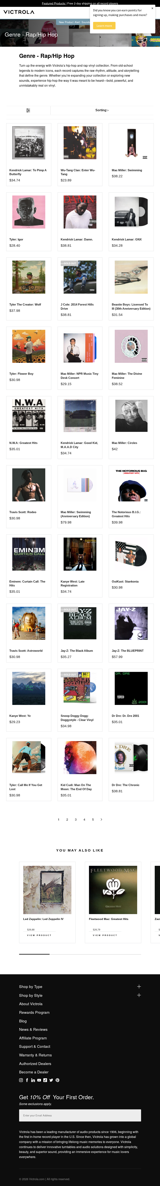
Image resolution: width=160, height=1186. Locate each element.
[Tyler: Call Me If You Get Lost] (28, 757)
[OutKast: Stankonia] (131, 554)
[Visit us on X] (51, 1080)
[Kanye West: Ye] (28, 688)
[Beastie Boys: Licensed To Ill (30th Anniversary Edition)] (131, 277)
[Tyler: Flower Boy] (28, 346)
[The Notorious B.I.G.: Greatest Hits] (131, 484)
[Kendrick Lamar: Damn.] (80, 212)
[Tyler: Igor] (28, 212)
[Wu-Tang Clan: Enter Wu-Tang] (80, 142)
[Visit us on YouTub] (39, 1080)
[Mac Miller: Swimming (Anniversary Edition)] (80, 484)
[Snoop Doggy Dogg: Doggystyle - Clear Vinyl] (80, 688)
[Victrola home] (19, 12)
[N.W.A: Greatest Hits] (28, 415)
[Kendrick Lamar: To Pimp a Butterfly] (28, 142)
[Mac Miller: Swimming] (131, 142)
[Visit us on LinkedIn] (33, 1080)
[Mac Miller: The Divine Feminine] (131, 346)
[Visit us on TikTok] (45, 1080)
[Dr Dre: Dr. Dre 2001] (131, 688)
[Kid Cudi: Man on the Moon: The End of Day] (80, 757)
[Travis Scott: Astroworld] (28, 623)
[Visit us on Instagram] (21, 1080)
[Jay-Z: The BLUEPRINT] (131, 623)
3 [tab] (95, 954)
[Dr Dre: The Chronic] (131, 757)
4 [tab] (125, 954)
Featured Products (54, 3)
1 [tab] (34, 954)
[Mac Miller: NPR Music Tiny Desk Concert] (80, 346)
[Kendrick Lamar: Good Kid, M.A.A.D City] (80, 415)
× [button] (152, 8)
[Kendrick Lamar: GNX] (131, 212)
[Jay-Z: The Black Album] (80, 623)
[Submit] (137, 1114)
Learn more (104, 26)
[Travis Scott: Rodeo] (28, 484)
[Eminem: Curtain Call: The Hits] (28, 554)
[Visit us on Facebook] (27, 1080)
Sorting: (101, 110)
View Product (39, 935)
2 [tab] (65, 954)
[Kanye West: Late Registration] (80, 554)
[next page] (101, 819)
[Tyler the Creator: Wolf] (28, 277)
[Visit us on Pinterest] (57, 1080)
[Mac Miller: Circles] (131, 415)
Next (80, 950)
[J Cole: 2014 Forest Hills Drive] (80, 277)
